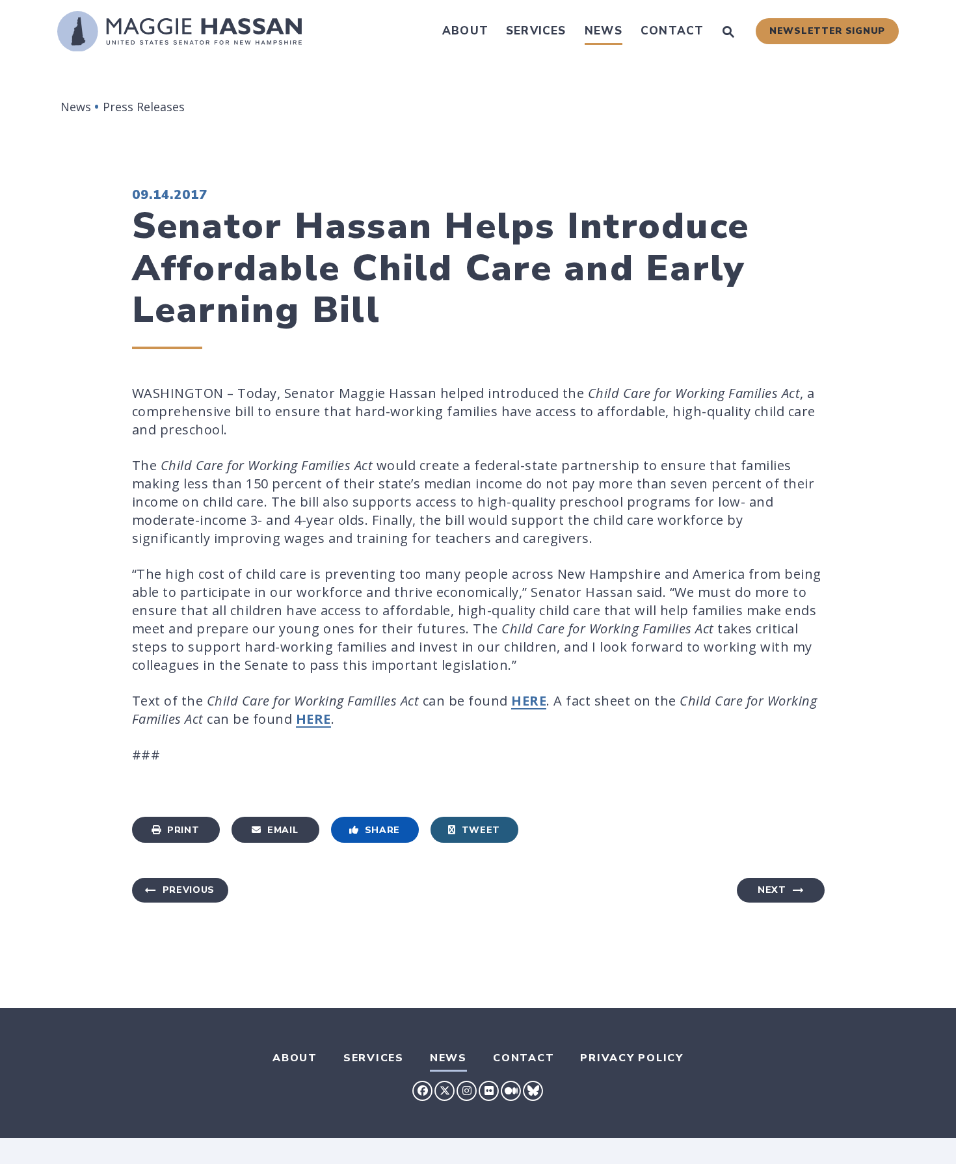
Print (183, 830)
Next (772, 890)
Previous (189, 890)
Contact (672, 30)
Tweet (481, 830)
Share (383, 830)
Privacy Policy (632, 1058)
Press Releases (144, 106)
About (465, 30)
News (603, 30)
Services (536, 30)
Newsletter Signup (827, 31)
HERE (528, 700)
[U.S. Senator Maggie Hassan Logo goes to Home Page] (179, 31)
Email (283, 830)
